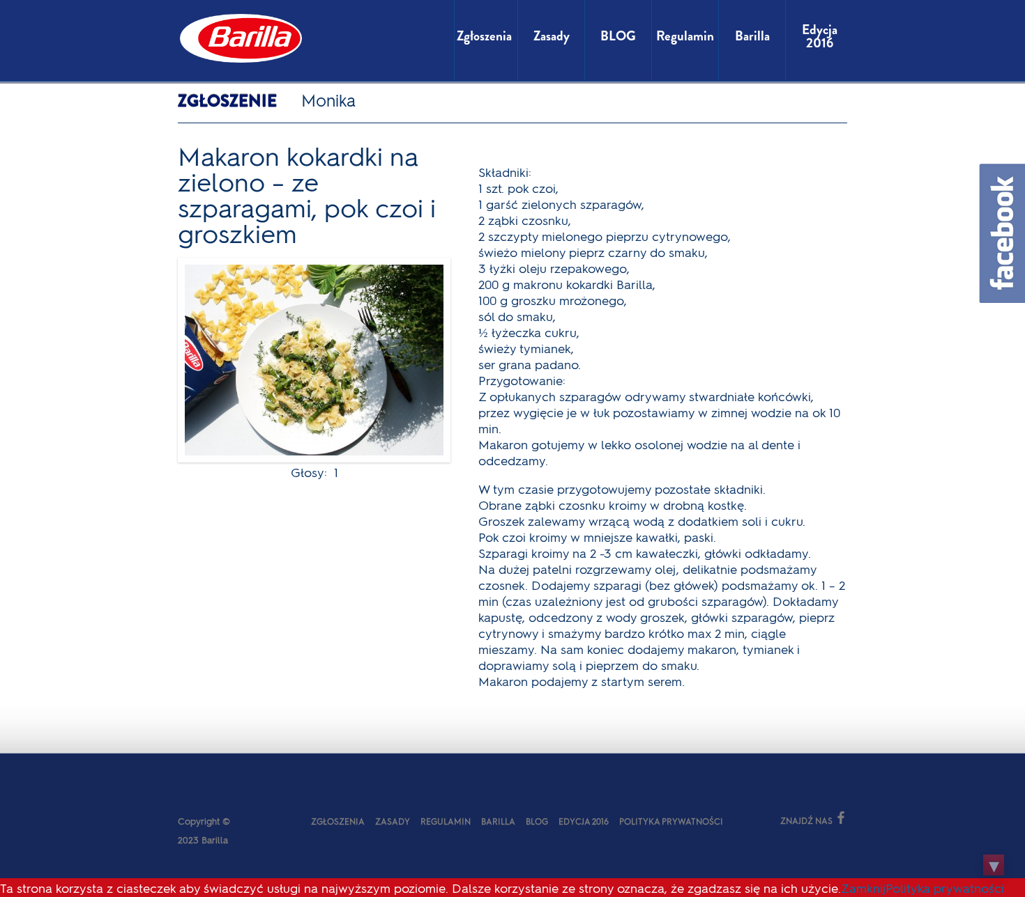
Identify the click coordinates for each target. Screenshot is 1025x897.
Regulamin (445, 821)
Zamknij (863, 888)
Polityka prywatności (671, 821)
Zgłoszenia (338, 821)
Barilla (498, 821)
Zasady (392, 821)
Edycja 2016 (584, 821)
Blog (537, 821)
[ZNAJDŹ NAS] (748, 819)
